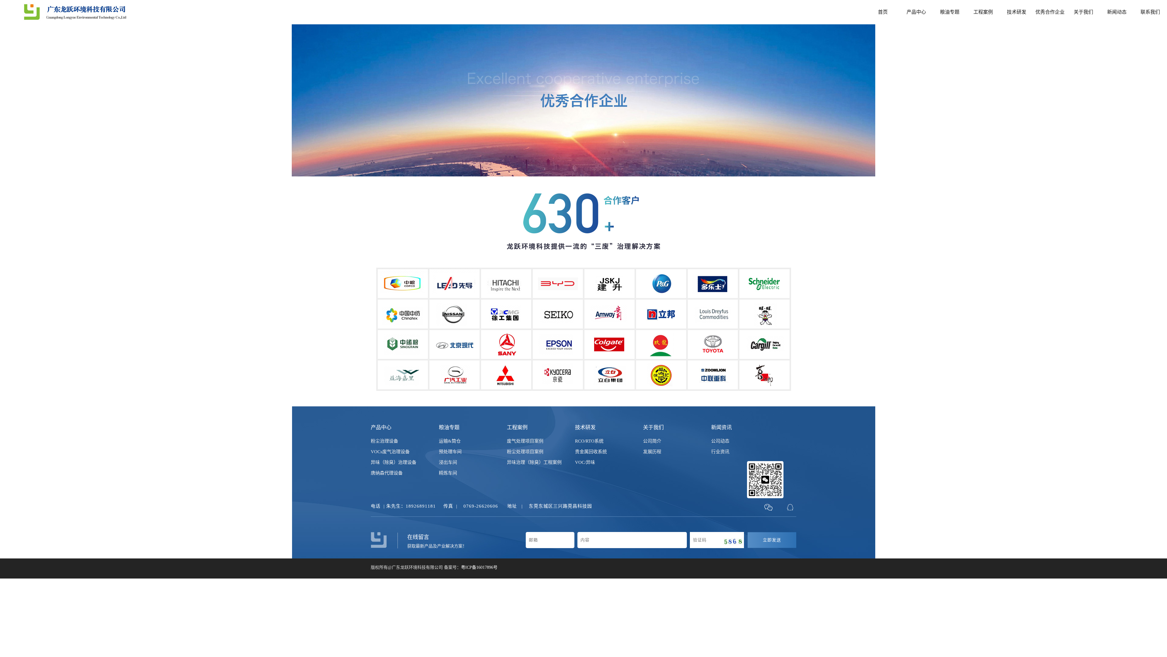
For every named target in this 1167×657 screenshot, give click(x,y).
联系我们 (1150, 12)
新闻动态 (1117, 12)
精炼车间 (448, 473)
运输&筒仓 (450, 441)
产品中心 (916, 12)
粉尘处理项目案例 (525, 451)
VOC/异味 (585, 462)
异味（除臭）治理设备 (393, 462)
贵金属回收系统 (591, 451)
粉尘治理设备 (384, 441)
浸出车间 (448, 462)
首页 (883, 12)
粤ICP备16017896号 (479, 567)
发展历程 (652, 451)
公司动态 (720, 441)
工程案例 (983, 12)
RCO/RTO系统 (589, 441)
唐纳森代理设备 (387, 473)
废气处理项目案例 (525, 441)
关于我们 (1083, 12)
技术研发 (1016, 12)
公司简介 (652, 441)
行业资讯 (720, 451)
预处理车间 (450, 451)
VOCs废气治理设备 (390, 451)
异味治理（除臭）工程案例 (534, 462)
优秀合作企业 (1050, 12)
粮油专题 (949, 12)
